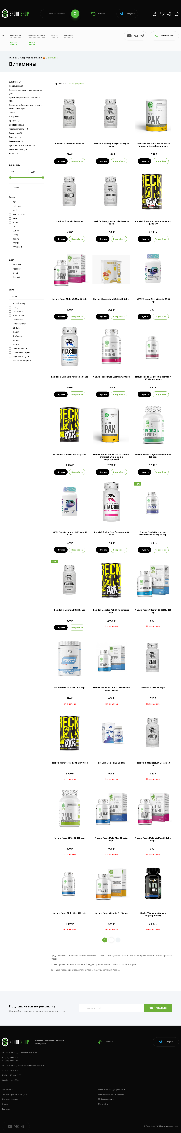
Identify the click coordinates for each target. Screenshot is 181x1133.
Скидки (31, 42)
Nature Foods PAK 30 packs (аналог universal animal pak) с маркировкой (111, 457)
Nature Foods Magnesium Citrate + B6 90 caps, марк (153, 377)
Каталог (101, 13)
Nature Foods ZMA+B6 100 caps (70, 838)
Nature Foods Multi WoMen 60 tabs (70, 299)
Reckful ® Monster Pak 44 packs (69, 454)
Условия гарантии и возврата (14, 1094)
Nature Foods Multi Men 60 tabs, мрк (111, 839)
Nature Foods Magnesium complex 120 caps (153, 455)
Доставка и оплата (36, 36)
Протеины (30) (16, 86)
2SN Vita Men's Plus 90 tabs (111, 762)
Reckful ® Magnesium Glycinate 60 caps (111, 222)
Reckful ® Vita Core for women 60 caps (111, 533)
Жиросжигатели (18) (18, 129)
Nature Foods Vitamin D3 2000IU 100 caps (153, 611)
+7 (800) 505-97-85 (10, 1061)
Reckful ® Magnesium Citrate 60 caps (153, 764)
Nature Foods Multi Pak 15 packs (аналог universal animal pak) (153, 144)
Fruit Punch (152, 210)
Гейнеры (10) (15, 137)
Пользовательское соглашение (111, 1094)
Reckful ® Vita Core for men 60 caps (69, 376)
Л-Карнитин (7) (16, 116)
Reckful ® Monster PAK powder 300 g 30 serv (153, 222)
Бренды (13, 42)
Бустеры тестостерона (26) (22, 145)
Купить (61, 161)
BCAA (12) (13, 153)
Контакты (68, 36)
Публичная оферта (106, 1099)
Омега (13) (14, 112)
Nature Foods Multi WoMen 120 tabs (111, 376)
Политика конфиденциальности (111, 1089)
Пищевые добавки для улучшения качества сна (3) (25, 107)
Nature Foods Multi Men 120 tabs (69, 913)
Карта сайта (103, 1104)
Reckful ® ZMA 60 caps (153, 687)
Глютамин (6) (15, 133)
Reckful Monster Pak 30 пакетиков (69, 762)
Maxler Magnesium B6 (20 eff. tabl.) (111, 299)
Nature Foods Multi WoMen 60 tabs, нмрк (153, 839)
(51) (16, 141)
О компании (15, 36)
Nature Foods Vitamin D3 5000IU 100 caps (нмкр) (111, 688)
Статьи (54, 36)
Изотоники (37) (16, 124)
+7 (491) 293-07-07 (10, 1057)
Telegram (131, 13)
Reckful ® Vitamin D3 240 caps (69, 610)
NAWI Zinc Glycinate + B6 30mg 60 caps (69, 533)
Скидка (16, 187)
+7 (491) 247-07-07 (10, 1070)
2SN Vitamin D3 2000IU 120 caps (70, 687)
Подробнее (77, 161)
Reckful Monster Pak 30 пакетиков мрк (111, 611)
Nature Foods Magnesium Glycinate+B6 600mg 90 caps (153, 533)
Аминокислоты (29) (18, 149)
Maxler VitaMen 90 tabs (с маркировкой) (153, 914)
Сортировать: (60, 83)
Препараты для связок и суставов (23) (25, 92)
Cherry (143, 210)
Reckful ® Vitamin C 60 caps (69, 143)
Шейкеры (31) (15, 81)
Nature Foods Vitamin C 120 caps (111, 913)
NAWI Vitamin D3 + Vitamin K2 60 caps (153, 300)
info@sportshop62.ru (10, 1080)
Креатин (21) (15, 120)
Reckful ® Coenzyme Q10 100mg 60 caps (111, 144)
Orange (163, 210)
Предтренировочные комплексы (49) (24, 99)
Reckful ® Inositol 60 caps (69, 221)
